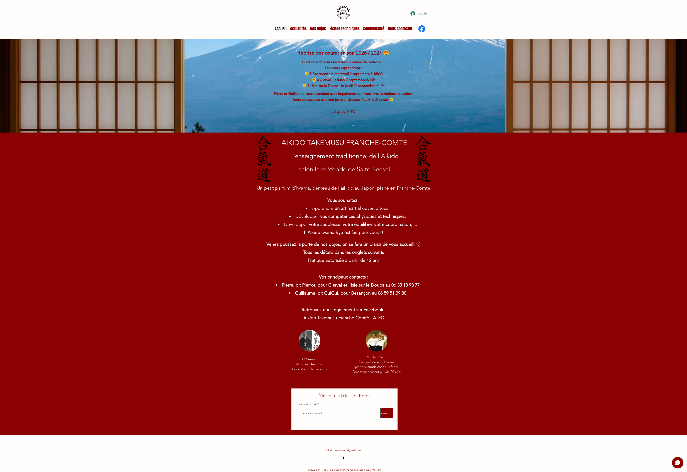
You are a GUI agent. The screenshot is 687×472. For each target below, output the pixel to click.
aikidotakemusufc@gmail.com (344, 450)
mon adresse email (308, 404)
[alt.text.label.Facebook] (422, 28)
